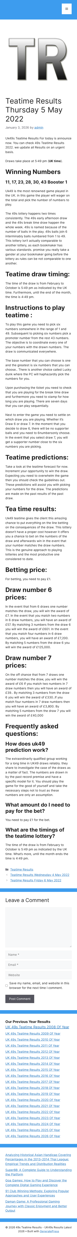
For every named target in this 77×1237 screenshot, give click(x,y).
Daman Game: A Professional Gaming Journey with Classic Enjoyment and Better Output (36, 1206)
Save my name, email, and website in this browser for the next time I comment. (39, 985)
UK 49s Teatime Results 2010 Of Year (32, 1039)
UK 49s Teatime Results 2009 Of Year (32, 1033)
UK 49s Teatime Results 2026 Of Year (32, 1136)
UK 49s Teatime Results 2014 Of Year (32, 1064)
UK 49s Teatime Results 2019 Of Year (32, 1094)
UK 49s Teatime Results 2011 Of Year (32, 1045)
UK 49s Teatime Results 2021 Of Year (32, 1106)
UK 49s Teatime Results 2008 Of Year (37, 1027)
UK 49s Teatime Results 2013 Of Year (32, 1057)
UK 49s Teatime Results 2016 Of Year (32, 1076)
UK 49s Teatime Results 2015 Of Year (32, 1070)
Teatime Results (21, 869)
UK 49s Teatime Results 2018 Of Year (32, 1088)
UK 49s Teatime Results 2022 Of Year (32, 1112)
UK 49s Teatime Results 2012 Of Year (32, 1051)
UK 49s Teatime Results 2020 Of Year (32, 1100)
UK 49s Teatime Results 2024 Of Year (32, 1124)
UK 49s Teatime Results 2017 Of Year (32, 1082)
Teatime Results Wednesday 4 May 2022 (39, 875)
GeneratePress (49, 1231)
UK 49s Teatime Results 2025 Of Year (32, 1130)
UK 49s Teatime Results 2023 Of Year (32, 1118)
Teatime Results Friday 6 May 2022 (35, 880)
